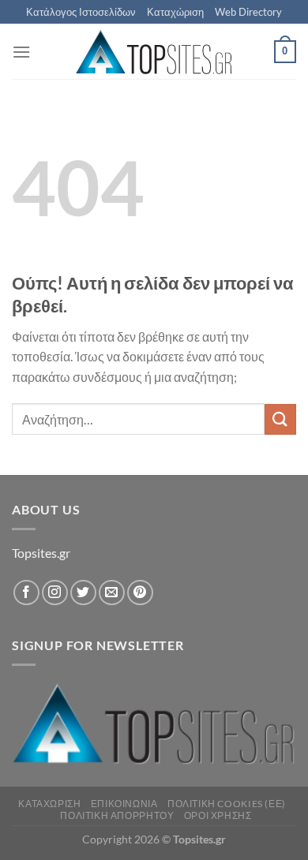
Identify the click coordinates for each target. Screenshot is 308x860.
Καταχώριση (175, 12)
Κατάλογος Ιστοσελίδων (81, 12)
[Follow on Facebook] (26, 593)
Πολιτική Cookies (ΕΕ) (226, 804)
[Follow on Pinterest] (140, 593)
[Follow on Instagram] (55, 593)
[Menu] (21, 51)
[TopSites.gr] (154, 52)
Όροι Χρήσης (218, 815)
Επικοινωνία (124, 804)
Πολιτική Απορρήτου (117, 815)
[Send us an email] (112, 593)
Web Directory (248, 12)
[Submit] (280, 419)
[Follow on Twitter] (83, 593)
